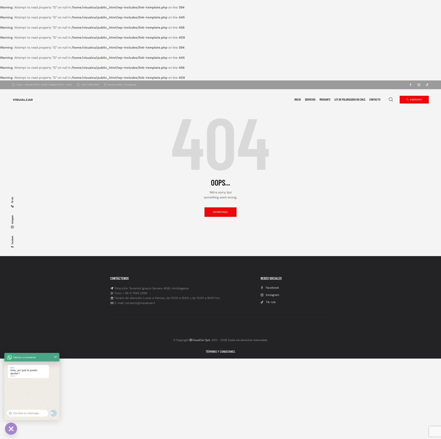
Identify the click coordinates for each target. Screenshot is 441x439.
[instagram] (419, 84)
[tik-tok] (427, 84)
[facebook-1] (410, 84)
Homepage (220, 212)
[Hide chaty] (11, 429)
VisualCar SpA (201, 340)
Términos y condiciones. (220, 351)
